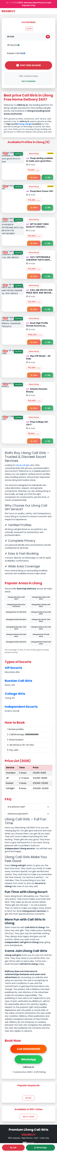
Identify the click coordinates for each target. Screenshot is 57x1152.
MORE (29, 28)
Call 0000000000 (28, 1049)
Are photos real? (16, 806)
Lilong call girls (23, 465)
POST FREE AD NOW (30, 65)
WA (48, 177)
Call (35, 177)
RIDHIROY (8, 11)
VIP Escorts (12, 45)
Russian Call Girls (15, 53)
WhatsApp (28, 1059)
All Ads (28, 36)
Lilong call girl (25, 124)
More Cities (28, 1116)
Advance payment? (18, 813)
